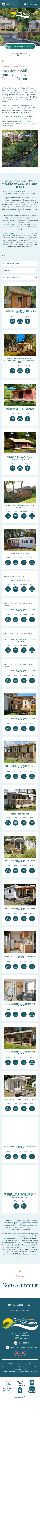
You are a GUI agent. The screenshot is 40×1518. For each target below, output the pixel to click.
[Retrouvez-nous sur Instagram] (23, 1353)
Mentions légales (9, 1371)
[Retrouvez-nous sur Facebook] (16, 1353)
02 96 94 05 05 (23, 1343)
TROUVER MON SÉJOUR (20, 46)
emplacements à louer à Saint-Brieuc (15, 119)
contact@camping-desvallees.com (23, 1347)
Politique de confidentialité (27, 1371)
